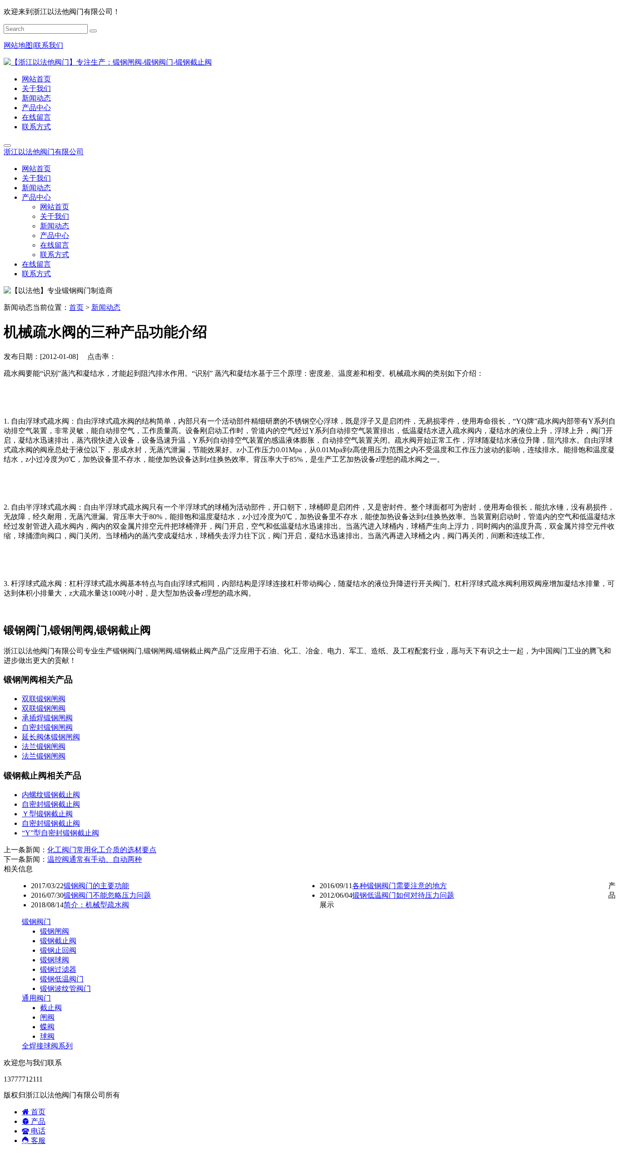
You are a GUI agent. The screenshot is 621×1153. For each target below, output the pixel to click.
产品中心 (36, 107)
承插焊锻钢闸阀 (47, 718)
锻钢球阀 (54, 960)
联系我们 (48, 45)
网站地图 (18, 45)
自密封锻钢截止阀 (51, 804)
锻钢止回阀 (58, 950)
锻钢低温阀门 (62, 979)
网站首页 (36, 79)
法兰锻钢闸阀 (43, 746)
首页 (76, 307)
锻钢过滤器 (58, 969)
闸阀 (47, 1017)
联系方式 (36, 127)
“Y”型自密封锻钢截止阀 (60, 833)
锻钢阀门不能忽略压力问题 (107, 895)
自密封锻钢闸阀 (47, 727)
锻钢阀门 (36, 921)
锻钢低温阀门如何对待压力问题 (403, 895)
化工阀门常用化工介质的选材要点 (101, 850)
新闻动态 (36, 98)
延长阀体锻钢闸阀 (51, 737)
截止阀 (51, 1007)
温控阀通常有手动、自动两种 (94, 859)
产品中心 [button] (36, 197)
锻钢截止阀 (58, 941)
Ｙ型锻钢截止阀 (47, 814)
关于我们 (36, 88)
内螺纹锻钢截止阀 (51, 795)
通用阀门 (36, 998)
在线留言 (36, 117)
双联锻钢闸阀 (43, 699)
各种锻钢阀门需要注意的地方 (399, 886)
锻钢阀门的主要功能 (96, 886)
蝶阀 (47, 1027)
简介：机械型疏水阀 (96, 905)
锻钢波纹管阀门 (65, 988)
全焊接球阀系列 (47, 1046)
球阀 (47, 1036)
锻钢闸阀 (54, 931)
